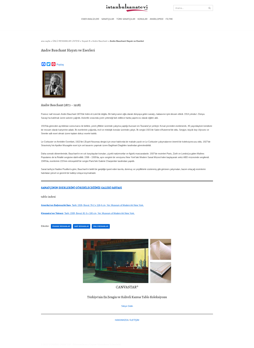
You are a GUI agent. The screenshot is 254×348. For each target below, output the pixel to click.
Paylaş (60, 64)
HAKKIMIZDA (121, 320)
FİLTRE (169, 19)
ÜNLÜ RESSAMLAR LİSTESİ (65, 41)
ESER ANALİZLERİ (90, 19)
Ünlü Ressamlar (100, 226)
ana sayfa (45, 41)
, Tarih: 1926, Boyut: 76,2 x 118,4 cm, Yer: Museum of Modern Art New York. (92, 205)
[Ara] (209, 8)
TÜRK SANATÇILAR (125, 19)
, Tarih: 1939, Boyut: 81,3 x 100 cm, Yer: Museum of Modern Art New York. (88, 213)
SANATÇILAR (107, 19)
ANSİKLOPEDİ (156, 19)
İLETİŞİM (134, 320)
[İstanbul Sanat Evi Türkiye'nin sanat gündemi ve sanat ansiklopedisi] (127, 8)
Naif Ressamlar (81, 226)
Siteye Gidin (127, 306)
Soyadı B (86, 41)
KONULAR (142, 19)
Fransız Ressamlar (61, 226)
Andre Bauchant (99, 41)
